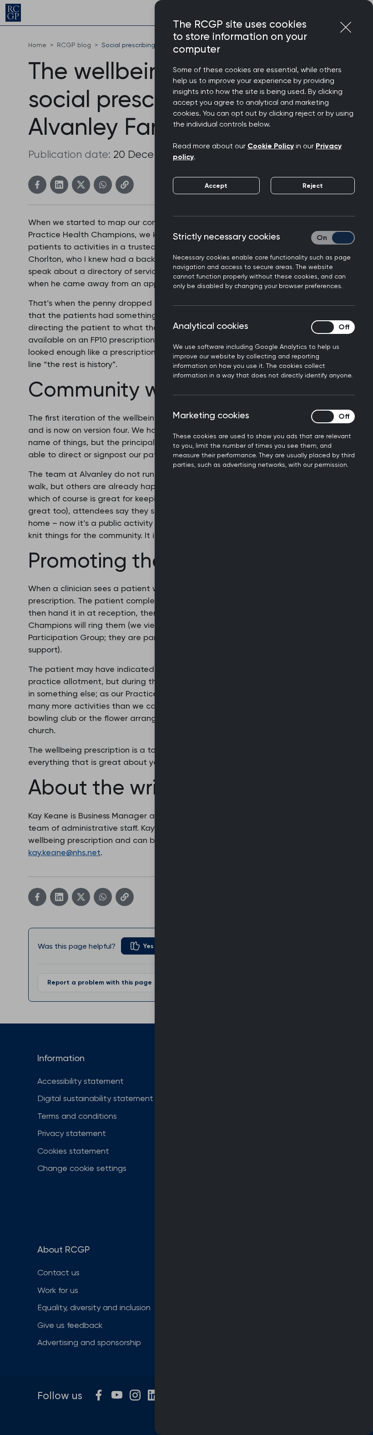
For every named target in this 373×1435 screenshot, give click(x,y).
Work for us (57, 1290)
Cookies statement (73, 1151)
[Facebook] (37, 185)
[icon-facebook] (98, 1395)
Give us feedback (69, 1325)
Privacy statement (71, 1133)
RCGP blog (74, 45)
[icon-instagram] (135, 1395)
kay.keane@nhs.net (64, 852)
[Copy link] (125, 185)
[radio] (142, 946)
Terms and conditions (77, 1116)
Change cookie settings (81, 1168)
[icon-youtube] (116, 1395)
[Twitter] (81, 185)
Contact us (58, 1272)
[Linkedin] (59, 185)
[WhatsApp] (103, 185)
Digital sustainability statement (95, 1098)
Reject (312, 186)
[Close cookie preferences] (345, 27)
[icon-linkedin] (153, 1395)
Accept (216, 186)
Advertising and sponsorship (89, 1342)
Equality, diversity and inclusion (94, 1307)
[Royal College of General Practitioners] (13, 13)
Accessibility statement (80, 1081)
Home (37, 45)
